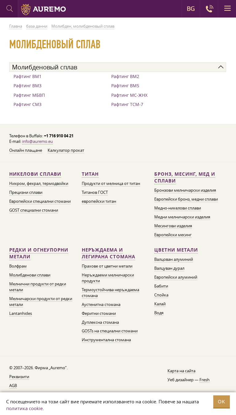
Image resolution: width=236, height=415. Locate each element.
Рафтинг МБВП (29, 95)
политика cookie (24, 408)
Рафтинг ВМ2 (125, 76)
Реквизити (19, 376)
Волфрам (18, 266)
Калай (160, 304)
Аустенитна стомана (101, 304)
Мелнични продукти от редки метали (37, 286)
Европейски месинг (173, 234)
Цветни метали (176, 250)
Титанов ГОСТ (95, 192)
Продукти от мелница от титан (111, 183)
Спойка (161, 295)
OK (221, 401)
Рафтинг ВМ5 (125, 85)
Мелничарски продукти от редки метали (40, 301)
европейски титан (99, 201)
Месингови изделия (173, 226)
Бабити (161, 286)
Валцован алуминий (173, 259)
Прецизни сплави (25, 192)
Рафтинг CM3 (27, 104)
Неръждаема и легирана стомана (108, 253)
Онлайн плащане (25, 150)
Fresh (204, 379)
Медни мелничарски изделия (182, 217)
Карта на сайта (181, 371)
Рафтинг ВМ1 (27, 76)
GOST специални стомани (33, 210)
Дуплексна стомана (100, 322)
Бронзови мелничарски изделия (185, 190)
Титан (90, 174)
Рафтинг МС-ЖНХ (129, 95)
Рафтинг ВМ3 (27, 85)
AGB (13, 385)
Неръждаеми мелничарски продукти (108, 278)
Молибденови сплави (29, 275)
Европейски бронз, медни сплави (186, 199)
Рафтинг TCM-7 (127, 104)
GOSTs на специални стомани (110, 331)
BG (191, 9)
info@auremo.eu (37, 141)
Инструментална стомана (106, 340)
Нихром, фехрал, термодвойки (38, 183)
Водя (158, 312)
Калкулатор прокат (66, 150)
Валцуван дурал (169, 268)
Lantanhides (20, 313)
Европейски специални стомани (40, 201)
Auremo (43, 9)
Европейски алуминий (175, 277)
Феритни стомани (99, 313)
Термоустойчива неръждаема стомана (110, 292)
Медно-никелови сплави (177, 208)
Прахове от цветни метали (107, 266)
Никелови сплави (35, 174)
